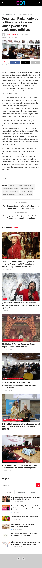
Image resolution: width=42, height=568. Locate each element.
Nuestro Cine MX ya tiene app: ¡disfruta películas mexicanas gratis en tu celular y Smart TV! (25, 508)
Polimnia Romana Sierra (10, 191)
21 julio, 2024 (24, 34)
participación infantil (27, 188)
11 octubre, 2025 (7, 349)
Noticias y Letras (10, 14)
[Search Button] (39, 3)
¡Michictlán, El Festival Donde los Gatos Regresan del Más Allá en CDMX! (18, 345)
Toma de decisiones (9, 194)
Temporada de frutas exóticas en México (25, 517)
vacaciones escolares (25, 194)
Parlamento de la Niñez (10, 188)
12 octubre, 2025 (7, 269)
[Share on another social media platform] (35, 62)
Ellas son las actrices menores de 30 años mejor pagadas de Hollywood (25, 498)
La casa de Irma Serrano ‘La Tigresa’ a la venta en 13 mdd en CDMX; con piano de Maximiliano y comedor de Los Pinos (19, 264)
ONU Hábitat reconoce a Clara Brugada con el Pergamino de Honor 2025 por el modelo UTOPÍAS (21, 426)
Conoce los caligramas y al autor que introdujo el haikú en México (24, 534)
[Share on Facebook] (15, 62)
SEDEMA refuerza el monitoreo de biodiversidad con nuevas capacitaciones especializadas (19, 385)
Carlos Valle (12, 34)
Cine (4, 257)
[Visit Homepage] (21, 3)
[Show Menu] (2, 3)
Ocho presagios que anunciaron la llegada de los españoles (23, 525)
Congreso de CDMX (15, 185)
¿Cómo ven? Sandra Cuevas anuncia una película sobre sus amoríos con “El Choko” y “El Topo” (20, 305)
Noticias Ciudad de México (24, 14)
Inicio (3, 14)
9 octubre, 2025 (7, 390)
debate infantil (29, 185)
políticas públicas (26, 191)
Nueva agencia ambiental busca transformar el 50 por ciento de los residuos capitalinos (20, 466)
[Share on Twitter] (26, 62)
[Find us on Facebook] (18, 558)
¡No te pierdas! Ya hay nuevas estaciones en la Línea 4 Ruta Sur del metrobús (25, 543)
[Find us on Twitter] (23, 558)
